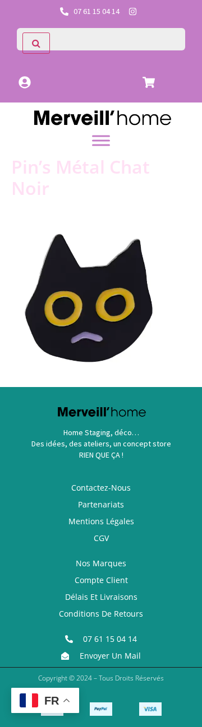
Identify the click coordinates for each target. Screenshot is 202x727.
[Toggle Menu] (101, 140)
